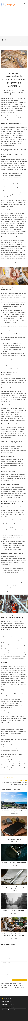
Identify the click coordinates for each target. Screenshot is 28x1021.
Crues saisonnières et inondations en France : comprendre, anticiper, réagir (14, 911)
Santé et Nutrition (6, 1007)
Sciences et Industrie (9, 92)
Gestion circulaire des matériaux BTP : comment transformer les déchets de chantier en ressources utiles (14, 935)
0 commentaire (20, 92)
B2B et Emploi (6, 1001)
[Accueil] (1, 41)
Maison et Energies (7, 1004)
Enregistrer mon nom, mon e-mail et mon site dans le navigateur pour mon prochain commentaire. (12, 974)
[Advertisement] (14, 22)
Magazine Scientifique (9, 90)
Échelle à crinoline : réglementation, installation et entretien (14, 863)
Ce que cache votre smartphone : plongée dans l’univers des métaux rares (14, 838)
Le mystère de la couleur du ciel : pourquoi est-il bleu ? (14, 810)
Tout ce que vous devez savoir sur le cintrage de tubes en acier (14, 887)
